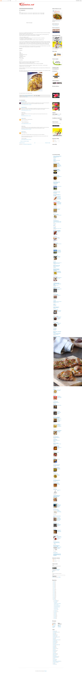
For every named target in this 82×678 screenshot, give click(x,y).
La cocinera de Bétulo (56, 169)
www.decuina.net (57, 569)
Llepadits (54, 300)
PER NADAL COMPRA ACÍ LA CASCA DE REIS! (59, 397)
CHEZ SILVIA (55, 249)
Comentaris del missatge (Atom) (27, 144)
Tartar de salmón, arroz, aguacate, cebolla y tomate (59, 203)
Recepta (26, 96)
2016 (54, 589)
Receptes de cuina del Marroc (57, 430)
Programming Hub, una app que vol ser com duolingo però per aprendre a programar (57, 334)
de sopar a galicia (56, 609)
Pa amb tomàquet (55, 294)
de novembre (55, 601)
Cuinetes (54, 159)
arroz (53, 649)
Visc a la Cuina (55, 276)
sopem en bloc (55, 648)
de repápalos (55, 602)
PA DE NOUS (55, 236)
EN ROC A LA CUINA (56, 163)
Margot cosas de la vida (56, 265)
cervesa (54, 643)
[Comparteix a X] (37, 95)
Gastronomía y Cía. (56, 220)
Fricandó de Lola (55, 183)
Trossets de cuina (55, 535)
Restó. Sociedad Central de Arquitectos (59, 548)
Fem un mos (55, 185)
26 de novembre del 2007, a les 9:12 (26, 115)
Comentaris (55, 141)
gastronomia (54, 650)
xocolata (54, 651)
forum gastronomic (55, 656)
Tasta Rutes (55, 328)
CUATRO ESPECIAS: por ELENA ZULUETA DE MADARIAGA (56, 496)
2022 (54, 582)
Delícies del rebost (55, 214)
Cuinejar (54, 458)
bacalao (54, 655)
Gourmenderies (55, 503)
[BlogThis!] (36, 95)
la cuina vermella (55, 662)
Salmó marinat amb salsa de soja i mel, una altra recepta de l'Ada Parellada (59, 197)
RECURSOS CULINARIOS (56, 230)
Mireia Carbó (54, 654)
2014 (54, 591)
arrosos (54, 645)
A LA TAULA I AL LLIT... (56, 467)
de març (55, 618)
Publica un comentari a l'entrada (24, 141)
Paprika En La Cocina (56, 175)
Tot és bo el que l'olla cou (56, 424)
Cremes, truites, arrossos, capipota (59, 324)
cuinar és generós (55, 322)
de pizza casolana (56, 604)
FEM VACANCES (59, 186)
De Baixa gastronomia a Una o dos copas (59, 511)
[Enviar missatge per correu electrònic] (34, 95)
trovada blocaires (55, 657)
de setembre (55, 611)
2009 (54, 597)
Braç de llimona (55, 192)
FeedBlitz (59, 577)
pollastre (54, 647)
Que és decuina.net (55, 25)
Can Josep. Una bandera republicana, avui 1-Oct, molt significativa (59, 420)
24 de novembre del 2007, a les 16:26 (26, 104)
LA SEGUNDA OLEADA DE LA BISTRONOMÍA (59, 272)
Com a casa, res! (55, 255)
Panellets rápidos (59, 405)
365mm (54, 304)
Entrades (54, 140)
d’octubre (55, 610)
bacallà (54, 646)
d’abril (55, 617)
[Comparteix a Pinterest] (39, 95)
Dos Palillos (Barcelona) (56, 465)
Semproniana (55, 439)
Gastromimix (55, 489)
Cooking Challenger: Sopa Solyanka (59, 447)
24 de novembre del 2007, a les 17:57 (26, 110)
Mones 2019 (54, 329)
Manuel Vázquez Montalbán (56, 661)
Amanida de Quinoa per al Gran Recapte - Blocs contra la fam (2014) (59, 519)
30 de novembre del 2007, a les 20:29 (26, 139)
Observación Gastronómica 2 (57, 156)
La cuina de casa (55, 401)
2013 (54, 592)
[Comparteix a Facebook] (38, 95)
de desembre (55, 600)
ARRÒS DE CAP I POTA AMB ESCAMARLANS (59, 426)
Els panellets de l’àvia (55, 285)
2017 (54, 588)
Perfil (54, 225)
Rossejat (54, 395)
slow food (54, 660)
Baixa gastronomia (56, 509)
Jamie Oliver (54, 653)
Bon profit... (54, 404)
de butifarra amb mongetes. (57, 603)
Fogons (54, 389)
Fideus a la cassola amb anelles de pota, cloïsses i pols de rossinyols (59, 165)
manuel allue (23, 107)
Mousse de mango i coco (56, 402)
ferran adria (54, 642)
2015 (54, 590)
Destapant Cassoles (56, 452)
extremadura (54, 641)
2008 (54, 598)
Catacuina (54, 529)
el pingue (54, 227)
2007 (54, 599)
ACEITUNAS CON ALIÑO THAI (58, 171)
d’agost (55, 612)
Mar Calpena (23, 101)
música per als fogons (56, 644)
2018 (54, 587)
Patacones (58, 459)
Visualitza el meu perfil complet (54, 627)
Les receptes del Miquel (56, 201)
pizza (53, 658)
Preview (53, 577)
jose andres (54, 659)
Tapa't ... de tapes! (55, 316)
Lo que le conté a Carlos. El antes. (57, 228)
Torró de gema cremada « (56, 336)
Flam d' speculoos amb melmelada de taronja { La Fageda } (59, 505)
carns (54, 652)
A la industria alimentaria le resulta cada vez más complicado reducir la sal (57, 222)
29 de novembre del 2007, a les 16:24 (26, 129)
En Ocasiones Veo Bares (56, 480)
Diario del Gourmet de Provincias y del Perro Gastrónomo (56, 270)
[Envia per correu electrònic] (35, 95)
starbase (22, 118)
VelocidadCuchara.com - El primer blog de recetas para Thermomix (57, 555)
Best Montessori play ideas (56, 437)
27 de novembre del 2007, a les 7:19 (26, 123)
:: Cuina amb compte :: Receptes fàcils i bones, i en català (57, 284)
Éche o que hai (55, 552)
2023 (54, 581)
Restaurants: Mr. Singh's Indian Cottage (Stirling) (59, 531)
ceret (53, 663)
